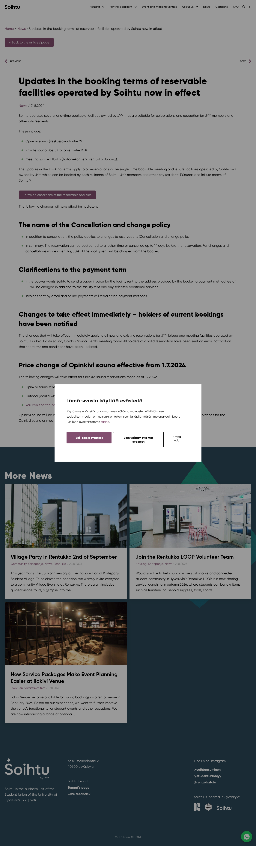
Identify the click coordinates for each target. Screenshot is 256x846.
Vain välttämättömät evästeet (138, 440)
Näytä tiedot (176, 438)
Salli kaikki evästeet (89, 438)
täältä (105, 422)
